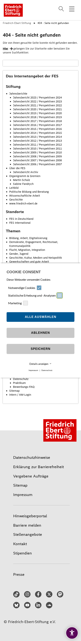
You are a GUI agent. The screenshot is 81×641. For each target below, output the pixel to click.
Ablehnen (40, 332)
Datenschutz (46, 370)
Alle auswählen (40, 316)
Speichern (40, 348)
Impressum (33, 370)
